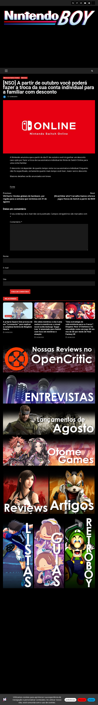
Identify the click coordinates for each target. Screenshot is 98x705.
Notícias (24, 78)
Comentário (16, 222)
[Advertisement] (49, 47)
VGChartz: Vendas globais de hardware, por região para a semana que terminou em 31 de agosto (25, 197)
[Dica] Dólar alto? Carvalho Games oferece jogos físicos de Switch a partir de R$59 (74, 196)
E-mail (5, 267)
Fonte (12, 186)
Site (4, 279)
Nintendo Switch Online (11, 78)
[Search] (92, 71)
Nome (5, 256)
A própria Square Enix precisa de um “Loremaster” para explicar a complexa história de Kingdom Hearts (18, 310)
